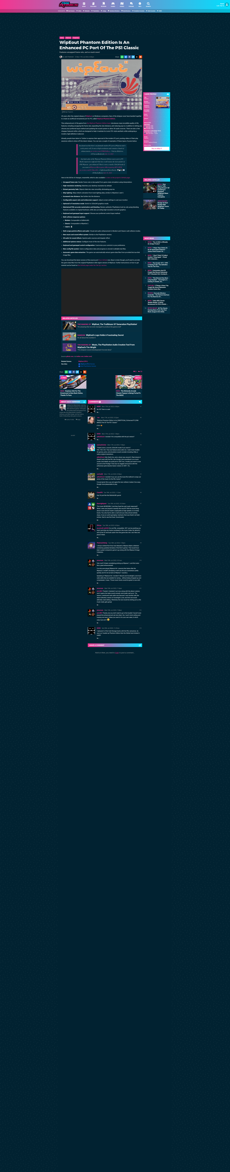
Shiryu (99, 525)
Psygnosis (76, 38)
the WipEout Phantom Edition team (99, 123)
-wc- (98, 417)
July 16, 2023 (107, 173)
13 (141, 371)
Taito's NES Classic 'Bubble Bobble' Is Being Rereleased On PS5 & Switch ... (158, 302)
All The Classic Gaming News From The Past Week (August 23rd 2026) (157, 310)
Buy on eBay (156, 148)
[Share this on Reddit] (140, 56)
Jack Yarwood (69, 57)
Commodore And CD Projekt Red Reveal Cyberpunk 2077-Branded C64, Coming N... (158, 272)
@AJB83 (99, 591)
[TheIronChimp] (91, 548)
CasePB (100, 492)
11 (141, 588)
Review (88, 364)
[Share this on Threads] (136, 56)
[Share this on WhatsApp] (122, 56)
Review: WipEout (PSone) (150, 142)
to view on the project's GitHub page (117, 178)
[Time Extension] (68, 5)
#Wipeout (93, 167)
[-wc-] (91, 423)
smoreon (100, 560)
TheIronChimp (102, 543)
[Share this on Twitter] (133, 56)
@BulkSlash (100, 437)
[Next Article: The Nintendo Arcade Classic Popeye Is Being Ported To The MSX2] (128, 388)
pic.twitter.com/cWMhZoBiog (100, 151)
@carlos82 (100, 528)
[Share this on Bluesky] (125, 56)
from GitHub (103, 260)
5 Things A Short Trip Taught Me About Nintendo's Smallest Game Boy (158, 287)
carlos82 (100, 474)
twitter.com (80, 356)
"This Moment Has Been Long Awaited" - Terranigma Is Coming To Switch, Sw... (158, 279)
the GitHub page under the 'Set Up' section (92, 265)
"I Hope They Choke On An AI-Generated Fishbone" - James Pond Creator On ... (157, 249)
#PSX (120, 167)
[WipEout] (101, 84)
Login (217, 5)
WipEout (68, 38)
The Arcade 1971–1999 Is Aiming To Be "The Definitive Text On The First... (158, 264)
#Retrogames (100, 167)
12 (141, 610)
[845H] (91, 412)
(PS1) (83, 361)
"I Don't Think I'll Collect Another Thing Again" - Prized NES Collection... (158, 257)
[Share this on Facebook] (129, 56)
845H (99, 406)
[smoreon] (91, 566)
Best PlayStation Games (88, 366)
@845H (106, 528)
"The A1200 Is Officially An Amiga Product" (158, 243)
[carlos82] (91, 479)
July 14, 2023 (109, 154)
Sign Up (222, 5)
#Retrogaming (109, 167)
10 (141, 560)
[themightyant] (91, 509)
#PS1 (116, 167)
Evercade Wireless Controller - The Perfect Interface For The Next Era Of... (158, 295)
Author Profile (70, 419)
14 (155, 208)
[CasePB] (91, 498)
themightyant (101, 503)
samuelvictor (101, 445)
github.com (69, 356)
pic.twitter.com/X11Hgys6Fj (89, 170)
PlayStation (147, 103)
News (62, 38)
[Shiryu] (91, 531)
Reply (78, 419)
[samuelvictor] (91, 450)
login (117, 653)
